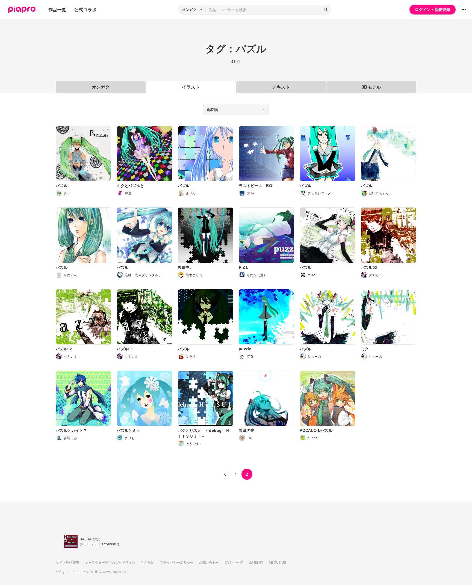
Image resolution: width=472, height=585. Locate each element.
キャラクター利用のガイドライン (110, 562)
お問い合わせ (209, 562)
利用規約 (147, 562)
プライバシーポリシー (177, 562)
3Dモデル (371, 87)
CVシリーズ (234, 562)
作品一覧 (57, 9)
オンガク (101, 87)
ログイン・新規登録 (432, 9)
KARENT (256, 562)
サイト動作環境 (67, 562)
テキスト (281, 87)
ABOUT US (278, 562)
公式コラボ (85, 9)
